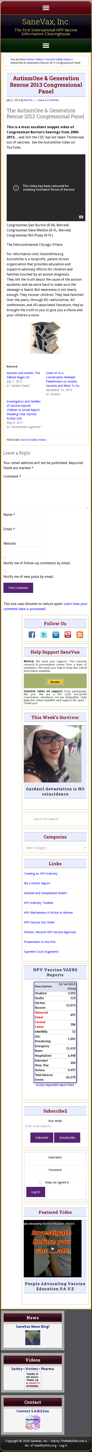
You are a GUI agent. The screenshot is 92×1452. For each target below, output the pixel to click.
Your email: (55, 1121)
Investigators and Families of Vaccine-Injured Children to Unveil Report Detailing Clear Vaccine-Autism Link (23, 410)
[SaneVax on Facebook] (31, 637)
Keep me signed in (57, 1182)
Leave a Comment (48, 100)
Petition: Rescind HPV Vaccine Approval (50, 932)
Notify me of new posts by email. (28, 577)
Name (9, 515)
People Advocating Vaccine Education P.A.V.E (55, 1286)
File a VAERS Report (37, 883)
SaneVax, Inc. (46, 21)
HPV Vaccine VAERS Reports (55, 972)
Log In (35, 1192)
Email (9, 529)
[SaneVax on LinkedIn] (53, 637)
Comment (12, 476)
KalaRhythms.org (45, 1445)
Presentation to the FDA (40, 942)
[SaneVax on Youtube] (65, 637)
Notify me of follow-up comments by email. (37, 563)
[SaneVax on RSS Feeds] (77, 637)
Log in (63, 1445)
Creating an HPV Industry (41, 873)
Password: (55, 1170)
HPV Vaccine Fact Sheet (39, 922)
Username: (55, 1157)
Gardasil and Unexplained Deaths (45, 893)
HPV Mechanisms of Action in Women (48, 912)
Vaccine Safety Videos (33, 439)
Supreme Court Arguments (41, 951)
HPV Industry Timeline (38, 903)
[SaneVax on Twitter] (41, 637)
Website (9, 544)
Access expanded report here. (55, 1085)
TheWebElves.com (72, 1441)
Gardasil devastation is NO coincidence (55, 791)
